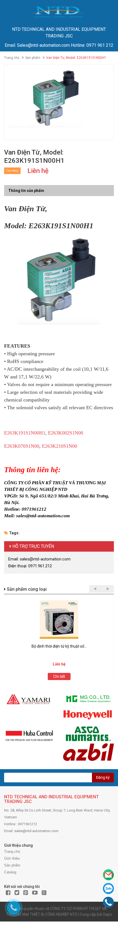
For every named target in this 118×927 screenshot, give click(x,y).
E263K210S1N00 (59, 446)
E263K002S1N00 (65, 433)
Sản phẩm (32, 58)
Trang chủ (11, 58)
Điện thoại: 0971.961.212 (30, 565)
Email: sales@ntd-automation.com (39, 559)
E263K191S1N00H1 (24, 433)
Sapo (107, 914)
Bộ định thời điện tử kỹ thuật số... (59, 646)
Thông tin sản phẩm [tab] (26, 190)
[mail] (108, 874)
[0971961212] (108, 902)
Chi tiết (59, 676)
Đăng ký (103, 777)
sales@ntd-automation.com (36, 831)
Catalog (10, 872)
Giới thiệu (12, 858)
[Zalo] (108, 888)
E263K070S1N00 (21, 446)
